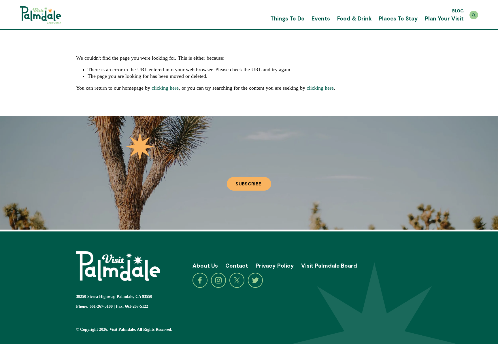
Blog (458, 11)
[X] (236, 280)
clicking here (165, 88)
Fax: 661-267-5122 (132, 306)
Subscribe (248, 184)
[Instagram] (218, 280)
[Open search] (473, 15)
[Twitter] (255, 280)
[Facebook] (200, 280)
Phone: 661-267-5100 (94, 306)
